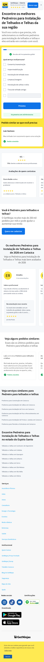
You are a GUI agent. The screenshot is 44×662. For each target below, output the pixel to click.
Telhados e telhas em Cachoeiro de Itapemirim (17, 446)
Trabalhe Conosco (8, 567)
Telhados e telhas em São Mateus (13, 467)
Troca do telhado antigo (17, 89)
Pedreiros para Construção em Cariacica (15, 401)
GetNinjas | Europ (7, 561)
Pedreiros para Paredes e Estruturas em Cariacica (18, 424)
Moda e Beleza (7, 522)
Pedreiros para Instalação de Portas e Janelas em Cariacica (22, 420)
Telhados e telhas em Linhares (12, 459)
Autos (4, 500)
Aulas (3, 494)
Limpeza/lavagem (15, 79)
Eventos (4, 517)
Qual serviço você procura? (14, 59)
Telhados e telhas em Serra (11, 463)
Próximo (22, 106)
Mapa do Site (6, 584)
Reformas (5, 528)
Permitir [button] (8, 656)
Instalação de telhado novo (18, 74)
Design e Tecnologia (8, 511)
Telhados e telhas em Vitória (11, 476)
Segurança (5, 578)
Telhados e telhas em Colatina (12, 450)
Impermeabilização (15, 69)
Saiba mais (8, 650)
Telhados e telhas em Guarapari (12, 454)
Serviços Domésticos (9, 539)
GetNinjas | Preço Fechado (10, 556)
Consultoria (5, 505)
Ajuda (4, 590)
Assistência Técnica (8, 488)
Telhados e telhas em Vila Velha (12, 472)
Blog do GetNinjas (8, 573)
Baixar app (33, 5)
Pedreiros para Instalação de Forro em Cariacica (18, 409)
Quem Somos (6, 550)
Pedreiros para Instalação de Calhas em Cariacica (18, 405)
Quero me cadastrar (13, 231)
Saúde (4, 534)
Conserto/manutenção (16, 64)
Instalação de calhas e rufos (18, 84)
